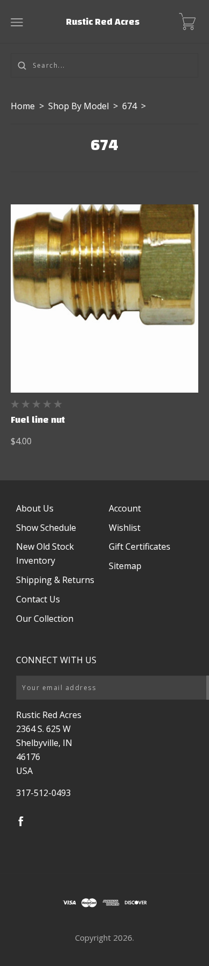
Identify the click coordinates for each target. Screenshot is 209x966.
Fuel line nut (38, 420)
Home (23, 106)
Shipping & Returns (55, 580)
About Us (35, 508)
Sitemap (125, 566)
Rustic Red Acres (103, 22)
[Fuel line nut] (104, 298)
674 (129, 106)
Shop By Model (78, 106)
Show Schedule (46, 528)
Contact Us (38, 599)
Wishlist (124, 528)
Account (125, 508)
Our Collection (44, 618)
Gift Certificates (139, 546)
